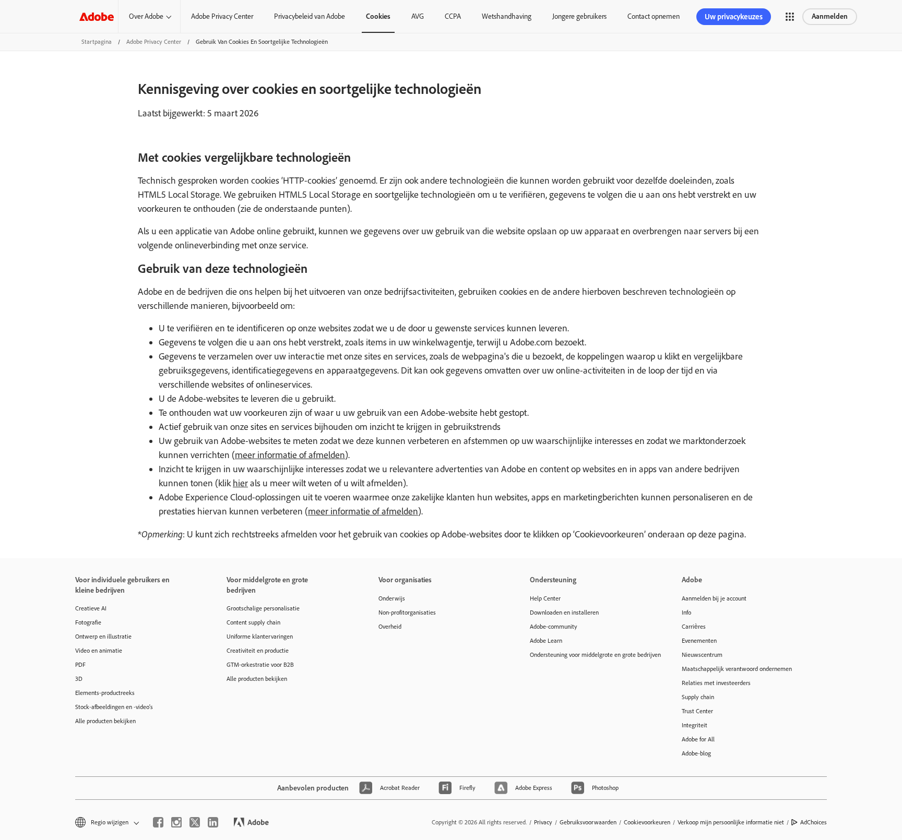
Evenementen (699, 640)
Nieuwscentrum (702, 654)
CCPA (453, 16)
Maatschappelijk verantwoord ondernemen (737, 669)
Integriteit (694, 725)
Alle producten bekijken (105, 721)
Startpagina (96, 41)
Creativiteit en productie (258, 650)
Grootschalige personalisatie (263, 608)
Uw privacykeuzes (734, 16)
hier (240, 483)
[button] (789, 16)
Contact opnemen (653, 16)
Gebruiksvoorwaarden (588, 822)
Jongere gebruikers (579, 16)
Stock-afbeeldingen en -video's (114, 707)
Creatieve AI (90, 608)
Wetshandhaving (506, 16)
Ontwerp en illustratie (103, 636)
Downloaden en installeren (564, 612)
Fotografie (88, 622)
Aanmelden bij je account (714, 598)
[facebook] (158, 822)
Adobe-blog (696, 753)
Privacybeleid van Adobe (309, 16)
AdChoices (813, 822)
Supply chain (698, 697)
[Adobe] (96, 16)
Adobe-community (553, 626)
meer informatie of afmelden (290, 455)
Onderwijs (391, 598)
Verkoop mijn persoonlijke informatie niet (731, 822)
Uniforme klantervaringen (260, 636)
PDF (80, 664)
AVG (417, 16)
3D (78, 678)
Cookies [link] (378, 16)
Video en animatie (98, 650)
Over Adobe (146, 16)
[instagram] (176, 822)
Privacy (543, 822)
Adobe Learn (546, 640)
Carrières (694, 626)
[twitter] (194, 822)
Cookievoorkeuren (647, 822)
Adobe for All (698, 739)
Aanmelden (830, 16)
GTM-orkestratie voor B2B (260, 664)
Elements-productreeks (105, 693)
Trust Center (697, 711)
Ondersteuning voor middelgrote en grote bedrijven (590, 654)
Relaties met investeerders (716, 683)
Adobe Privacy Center (222, 16)
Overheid (389, 626)
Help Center (545, 598)
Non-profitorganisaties (407, 612)
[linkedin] (213, 822)
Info (686, 612)
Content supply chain (253, 622)
